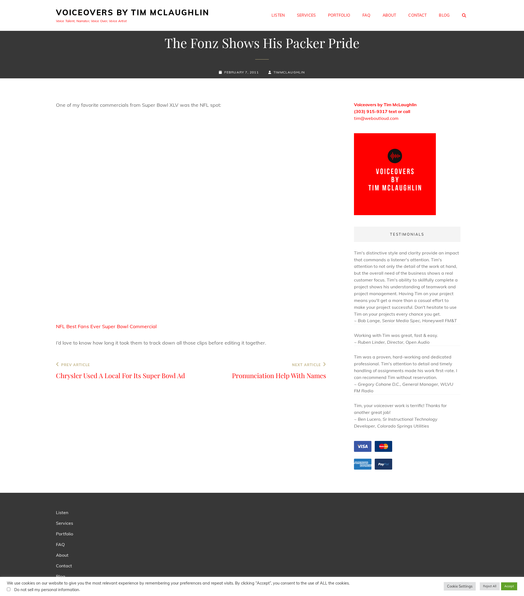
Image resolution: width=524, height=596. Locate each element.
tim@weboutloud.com (376, 118)
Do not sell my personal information (46, 589)
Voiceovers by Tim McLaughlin (132, 12)
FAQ (366, 15)
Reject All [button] (489, 586)
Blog (444, 15)
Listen (278, 15)
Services (306, 15)
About (389, 15)
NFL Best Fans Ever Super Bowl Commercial (106, 326)
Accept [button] (509, 586)
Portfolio (339, 15)
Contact (417, 15)
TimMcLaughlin (289, 72)
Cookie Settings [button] (459, 586)
